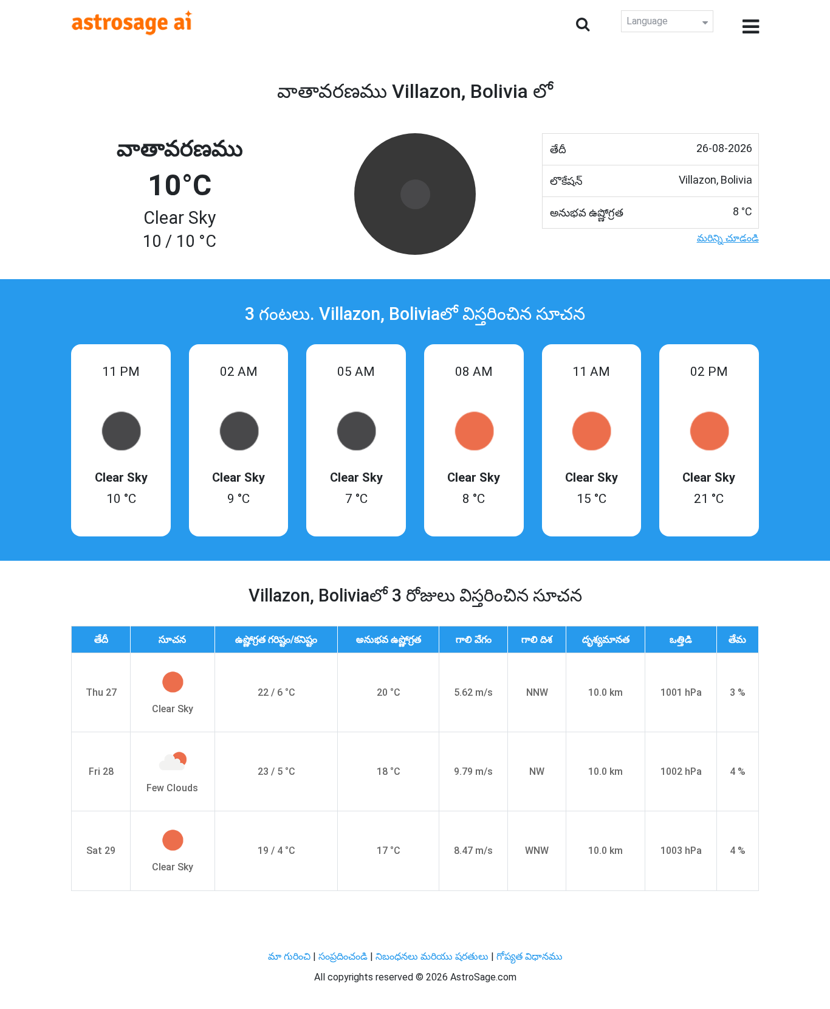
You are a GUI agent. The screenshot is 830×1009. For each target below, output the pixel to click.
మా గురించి (290, 956)
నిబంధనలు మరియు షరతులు (433, 956)
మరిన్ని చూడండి (728, 238)
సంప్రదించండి (344, 956)
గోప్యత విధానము (529, 956)
